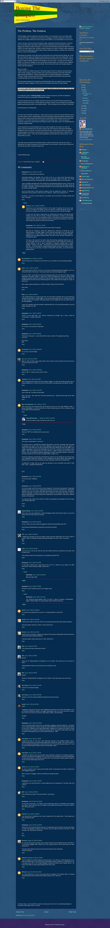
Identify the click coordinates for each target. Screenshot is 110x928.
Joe (23, 358)
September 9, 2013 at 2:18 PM (35, 857)
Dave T (23, 268)
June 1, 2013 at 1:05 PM (32, 268)
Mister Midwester (85, 185)
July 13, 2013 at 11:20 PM (35, 825)
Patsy (23, 548)
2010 (82, 110)
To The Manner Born (86, 200)
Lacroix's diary (85, 176)
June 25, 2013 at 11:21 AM (35, 801)
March (84, 98)
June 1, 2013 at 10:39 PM (35, 349)
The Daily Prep (85, 197)
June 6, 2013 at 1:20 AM (35, 752)
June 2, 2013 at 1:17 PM (40, 404)
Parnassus (24, 840)
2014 (82, 87)
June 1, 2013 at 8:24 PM (35, 324)
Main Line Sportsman (27, 404)
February (85, 100)
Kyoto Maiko (84, 173)
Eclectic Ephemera (86, 170)
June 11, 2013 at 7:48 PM (35, 781)
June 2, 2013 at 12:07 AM (30, 358)
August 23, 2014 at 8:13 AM (34, 872)
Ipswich (24, 704)
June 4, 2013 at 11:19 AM (32, 619)
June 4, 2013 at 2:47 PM (31, 646)
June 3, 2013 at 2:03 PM (31, 548)
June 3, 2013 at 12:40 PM (31, 534)
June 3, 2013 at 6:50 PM (35, 562)
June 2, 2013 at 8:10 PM (35, 476)
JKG (23, 646)
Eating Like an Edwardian (85, 167)
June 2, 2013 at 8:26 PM (35, 486)
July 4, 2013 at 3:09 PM (33, 814)
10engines (84, 149)
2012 (82, 106)
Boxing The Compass (28, 11)
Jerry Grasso (25, 685)
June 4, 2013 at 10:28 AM (32, 610)
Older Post (72, 912)
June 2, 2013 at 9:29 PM (37, 511)
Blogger (63, 924)
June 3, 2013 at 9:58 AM (35, 521)
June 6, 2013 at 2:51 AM (39, 597)
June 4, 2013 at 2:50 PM (31, 672)
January (85, 103)
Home (46, 912)
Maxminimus (84, 182)
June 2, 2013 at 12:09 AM (35, 369)
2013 (82, 90)
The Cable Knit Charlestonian (85, 194)
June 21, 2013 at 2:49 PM (31, 792)
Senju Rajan (25, 738)
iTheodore (24, 379)
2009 (82, 113)
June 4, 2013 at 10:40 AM (39, 574)
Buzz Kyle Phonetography (85, 157)
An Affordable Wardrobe (85, 153)
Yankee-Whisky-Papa (31, 418)
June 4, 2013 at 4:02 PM (35, 694)
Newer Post (20, 912)
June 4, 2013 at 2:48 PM (31, 655)
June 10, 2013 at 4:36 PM (32, 766)
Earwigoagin (84, 161)
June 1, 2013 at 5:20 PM (35, 313)
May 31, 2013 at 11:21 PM (35, 172)
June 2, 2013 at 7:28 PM (39, 225)
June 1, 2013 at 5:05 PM (31, 294)
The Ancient (25, 349)
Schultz (24, 619)
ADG (23, 792)
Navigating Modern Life (87, 187)
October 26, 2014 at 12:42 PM (47, 418)
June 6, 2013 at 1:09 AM (35, 738)
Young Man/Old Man (86, 203)
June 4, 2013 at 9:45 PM (32, 704)
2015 (82, 85)
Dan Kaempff (25, 258)
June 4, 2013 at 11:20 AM (32, 632)
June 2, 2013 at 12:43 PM (35, 390)
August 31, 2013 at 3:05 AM (35, 840)
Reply (23, 199)
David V (24, 610)
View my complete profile (85, 139)
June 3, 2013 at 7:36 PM (35, 586)
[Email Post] (43, 161)
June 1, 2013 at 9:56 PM (35, 333)
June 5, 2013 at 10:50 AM (35, 723)
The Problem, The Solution (86, 94)
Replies (25, 203)
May (84, 92)
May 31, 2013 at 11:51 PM (35, 258)
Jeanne (24, 766)
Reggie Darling (85, 190)
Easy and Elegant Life (87, 163)
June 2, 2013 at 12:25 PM (34, 379)
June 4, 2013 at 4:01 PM (35, 685)
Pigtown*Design (26, 511)
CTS (23, 534)
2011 (82, 108)
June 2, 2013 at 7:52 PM (35, 439)
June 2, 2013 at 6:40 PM (35, 429)
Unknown (28, 205)
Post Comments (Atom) (29, 915)
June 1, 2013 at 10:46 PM (38, 205)
